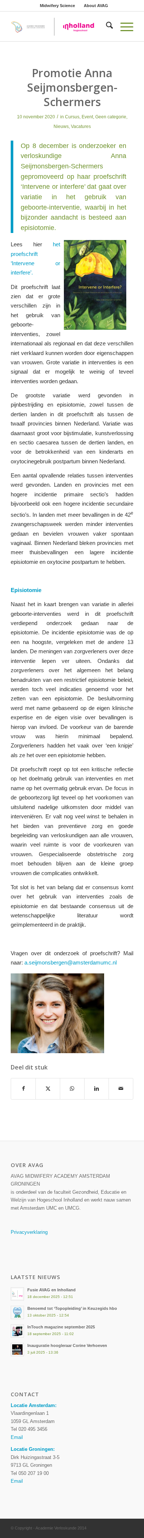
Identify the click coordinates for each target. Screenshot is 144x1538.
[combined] (60, 26)
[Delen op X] (48, 1088)
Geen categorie (110, 116)
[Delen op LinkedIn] (97, 1088)
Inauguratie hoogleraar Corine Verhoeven (67, 1345)
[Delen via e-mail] (121, 1088)
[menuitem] (57, 5)
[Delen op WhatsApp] (72, 1088)
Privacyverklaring (29, 1232)
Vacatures (81, 126)
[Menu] (123, 26)
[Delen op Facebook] (23, 1088)
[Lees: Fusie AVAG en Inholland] (17, 1294)
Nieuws (61, 126)
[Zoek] (106, 26)
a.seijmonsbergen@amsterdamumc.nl (70, 962)
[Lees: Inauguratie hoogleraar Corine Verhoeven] (17, 1349)
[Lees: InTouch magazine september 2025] (17, 1331)
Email (17, 1437)
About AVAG (96, 5)
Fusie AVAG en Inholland (51, 1290)
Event (87, 116)
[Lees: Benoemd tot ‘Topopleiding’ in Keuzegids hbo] (17, 1312)
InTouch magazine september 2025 (61, 1327)
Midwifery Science (57, 5)
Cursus (72, 116)
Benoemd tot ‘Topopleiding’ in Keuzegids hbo (72, 1308)
